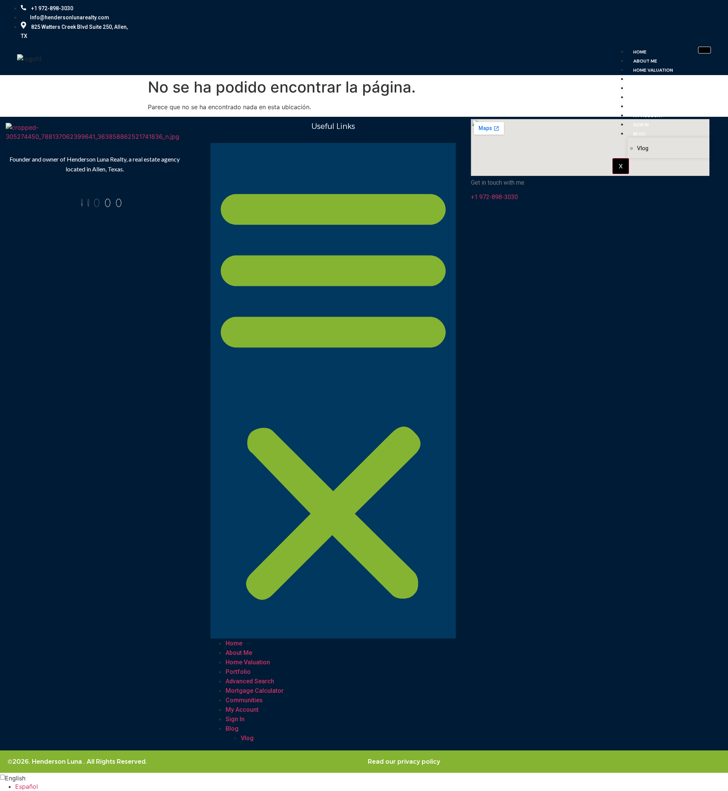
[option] (371, 786)
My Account (648, 115)
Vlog (642, 148)
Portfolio (646, 79)
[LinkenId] (118, 203)
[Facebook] (661, 21)
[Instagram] (677, 21)
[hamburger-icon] (704, 50)
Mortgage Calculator (662, 97)
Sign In (641, 124)
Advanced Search (655, 88)
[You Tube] (96, 203)
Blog (639, 134)
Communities (648, 106)
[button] (333, 391)
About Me (645, 61)
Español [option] (26, 786)
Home (639, 52)
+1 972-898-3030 (51, 8)
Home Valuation (653, 70)
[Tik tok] (704, 21)
